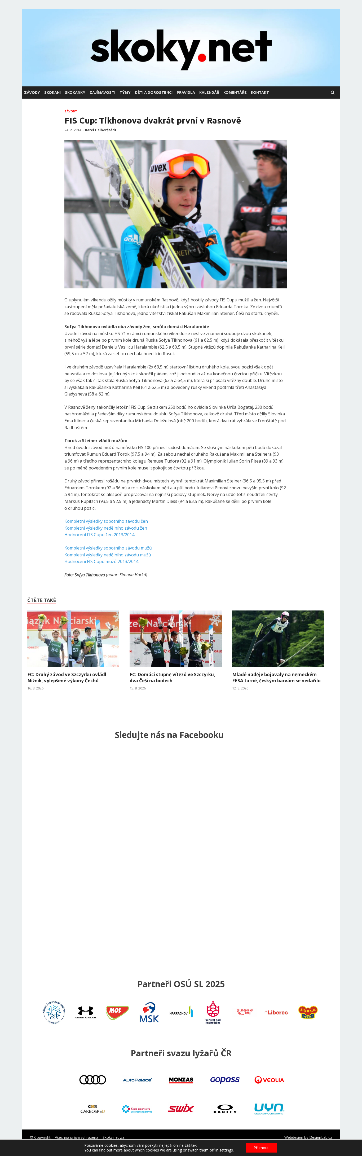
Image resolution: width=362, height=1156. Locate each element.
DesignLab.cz (320, 1137)
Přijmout (261, 1147)
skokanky (75, 92)
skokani (52, 92)
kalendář (209, 92)
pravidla (186, 92)
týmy (125, 92)
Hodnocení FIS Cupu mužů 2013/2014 (101, 561)
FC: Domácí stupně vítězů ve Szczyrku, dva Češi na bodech (172, 677)
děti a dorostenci (154, 92)
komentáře (235, 92)
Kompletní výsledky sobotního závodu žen (106, 521)
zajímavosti (102, 92)
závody (32, 92)
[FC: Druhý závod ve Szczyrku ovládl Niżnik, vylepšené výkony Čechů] (73, 668)
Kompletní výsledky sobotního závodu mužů (108, 548)
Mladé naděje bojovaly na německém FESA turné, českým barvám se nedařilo (276, 677)
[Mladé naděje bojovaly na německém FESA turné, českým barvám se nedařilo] (278, 668)
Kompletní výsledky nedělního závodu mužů (107, 555)
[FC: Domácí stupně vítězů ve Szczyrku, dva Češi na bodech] (176, 668)
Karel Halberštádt (101, 130)
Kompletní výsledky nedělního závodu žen (105, 528)
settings (226, 1150)
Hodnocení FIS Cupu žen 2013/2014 (99, 535)
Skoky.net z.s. (114, 1137)
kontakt (260, 92)
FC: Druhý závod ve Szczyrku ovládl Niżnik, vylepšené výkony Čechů (66, 677)
